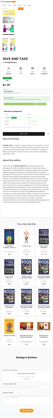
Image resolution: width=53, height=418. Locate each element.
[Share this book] (48, 134)
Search (20, 8)
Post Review (27, 410)
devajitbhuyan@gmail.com (41, 200)
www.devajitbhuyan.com (33, 202)
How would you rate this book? (26, 373)
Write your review (8, 392)
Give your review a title (9, 384)
